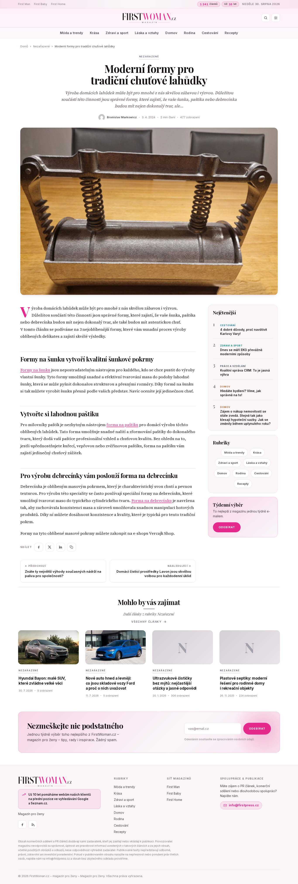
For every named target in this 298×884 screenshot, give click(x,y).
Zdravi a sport (117, 33)
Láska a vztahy (147, 33)
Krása (94, 33)
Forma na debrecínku (151, 500)
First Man (24, 4)
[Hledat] (266, 18)
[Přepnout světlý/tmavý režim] (276, 18)
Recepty (231, 33)
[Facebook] (22, 824)
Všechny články (146, 621)
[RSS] (33, 824)
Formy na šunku (35, 370)
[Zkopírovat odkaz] (71, 547)
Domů (24, 46)
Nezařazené (41, 46)
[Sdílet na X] (49, 547)
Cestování (210, 33)
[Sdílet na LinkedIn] (60, 547)
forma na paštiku (122, 424)
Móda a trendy (71, 33)
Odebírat (227, 527)
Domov (171, 33)
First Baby (40, 4)
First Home (58, 4)
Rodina (189, 33)
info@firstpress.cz (244, 805)
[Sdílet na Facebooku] (38, 547)
